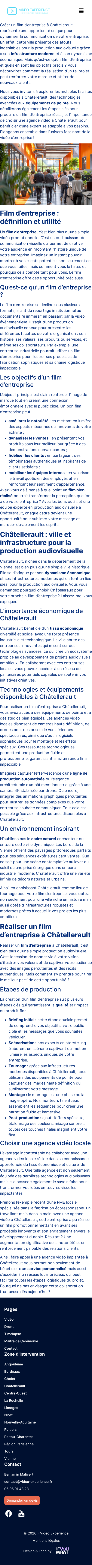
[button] (81, 11)
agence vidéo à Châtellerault (52, 120)
